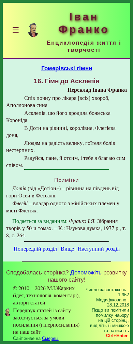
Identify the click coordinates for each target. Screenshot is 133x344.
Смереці (50, 338)
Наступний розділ (99, 248)
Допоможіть (86, 272)
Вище (67, 248)
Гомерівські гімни (66, 68)
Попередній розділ (35, 248)
